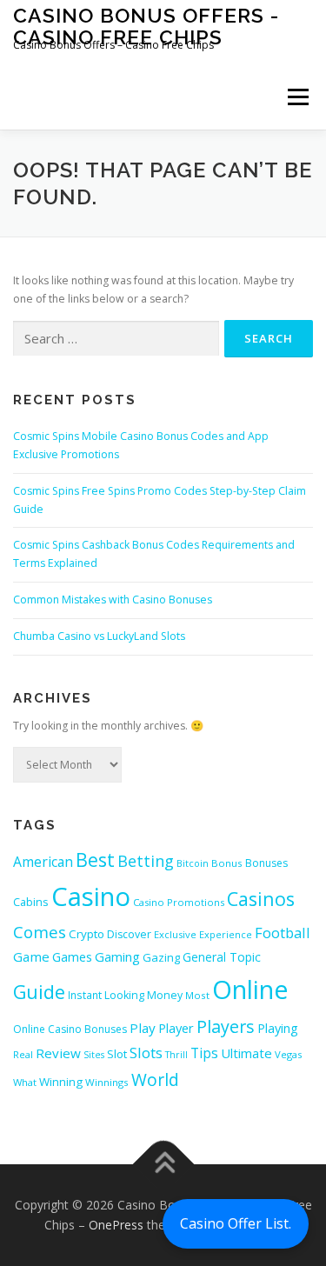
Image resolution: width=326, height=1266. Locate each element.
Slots (146, 1053)
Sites (93, 1055)
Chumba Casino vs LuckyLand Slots (99, 636)
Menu (297, 97)
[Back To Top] (163, 1164)
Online (250, 989)
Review (58, 1053)
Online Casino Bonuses (70, 1029)
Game (31, 956)
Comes (39, 932)
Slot (117, 1054)
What (25, 1082)
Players (225, 1026)
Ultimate (246, 1053)
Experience (225, 934)
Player (176, 1027)
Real (23, 1054)
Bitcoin (192, 863)
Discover (129, 934)
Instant (85, 995)
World (155, 1079)
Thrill (176, 1055)
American (43, 861)
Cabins (31, 902)
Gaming (117, 956)
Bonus (227, 863)
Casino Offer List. (235, 1223)
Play (143, 1027)
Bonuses (266, 863)
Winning (61, 1081)
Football (282, 933)
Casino (90, 896)
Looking (124, 995)
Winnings (107, 1082)
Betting (145, 860)
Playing (277, 1027)
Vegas (288, 1054)
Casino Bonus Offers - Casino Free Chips (146, 26)
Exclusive (175, 934)
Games (72, 956)
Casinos (261, 898)
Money (165, 995)
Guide (39, 991)
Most (197, 995)
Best (95, 859)
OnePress (116, 1224)
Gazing (161, 957)
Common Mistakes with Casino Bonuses (112, 599)
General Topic (222, 957)
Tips (204, 1053)
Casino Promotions (178, 902)
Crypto (86, 934)
